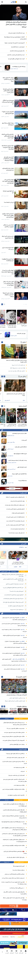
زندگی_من (23, 376)
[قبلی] (4, 304)
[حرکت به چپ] (2, 706)
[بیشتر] (2, 952)
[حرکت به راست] (4, 706)
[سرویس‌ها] (2, 2)
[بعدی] (2, 304)
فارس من (23, 544)
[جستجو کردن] (26, 2)
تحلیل (24, 342)
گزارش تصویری (22, 677)
